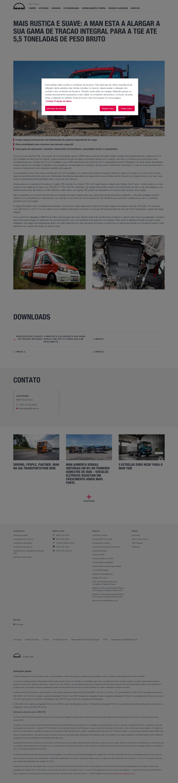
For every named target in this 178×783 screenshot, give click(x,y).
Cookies (49, 101)
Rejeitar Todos (108, 108)
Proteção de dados (63, 101)
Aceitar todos (126, 108)
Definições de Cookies (55, 108)
